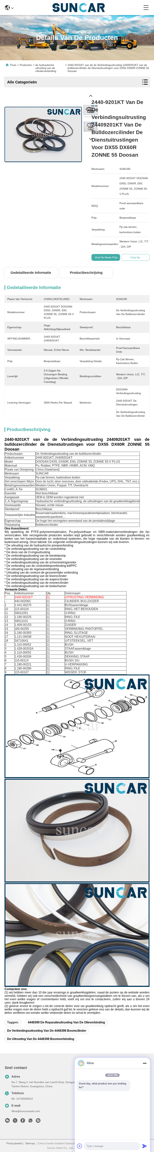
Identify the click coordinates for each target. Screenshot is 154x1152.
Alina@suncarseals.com (25, 1111)
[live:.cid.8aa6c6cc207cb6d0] (38, 1121)
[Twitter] (15, 1121)
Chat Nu (135, 257)
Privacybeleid (14, 1143)
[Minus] (144, 1063)
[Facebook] (22, 1121)
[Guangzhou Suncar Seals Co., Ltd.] (78, 7)
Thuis (13, 64)
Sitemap (30, 1143)
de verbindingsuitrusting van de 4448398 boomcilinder (46, 1030)
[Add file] (79, 1146)
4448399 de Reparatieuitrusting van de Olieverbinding (66, 1022)
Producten (26, 64)
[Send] (145, 1146)
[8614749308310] (30, 1121)
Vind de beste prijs (106, 257)
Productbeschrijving (86, 273)
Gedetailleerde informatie (31, 273)
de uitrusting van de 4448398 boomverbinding (40, 1039)
